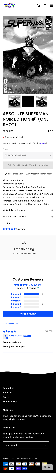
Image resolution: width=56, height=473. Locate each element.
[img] (50, 131)
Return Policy (10, 401)
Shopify (34, 458)
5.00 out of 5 (35, 285)
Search (6, 397)
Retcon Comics (15, 458)
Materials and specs (14, 210)
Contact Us (8, 388)
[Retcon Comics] (9, 5)
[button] (9, 229)
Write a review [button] (28, 313)
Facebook (8, 392)
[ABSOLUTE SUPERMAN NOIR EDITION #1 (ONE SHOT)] (14, 101)
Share (10, 223)
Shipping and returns (14, 216)
